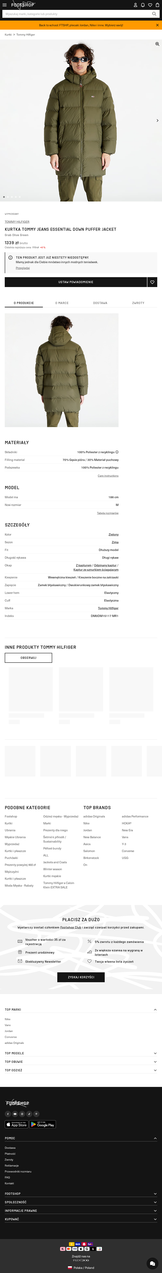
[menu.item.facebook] (8, 1114)
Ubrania (10, 830)
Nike (86, 823)
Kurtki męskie (52, 876)
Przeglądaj (23, 268)
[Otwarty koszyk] (157, 5)
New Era (127, 830)
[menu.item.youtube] (15, 1114)
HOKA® (127, 823)
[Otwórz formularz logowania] (135, 5)
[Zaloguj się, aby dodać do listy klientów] (152, 282)
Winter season (52, 869)
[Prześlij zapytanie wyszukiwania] (154, 14)
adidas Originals (94, 816)
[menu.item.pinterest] (36, 1114)
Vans (125, 837)
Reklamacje (12, 1165)
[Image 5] (20, 197)
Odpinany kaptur (105, 565)
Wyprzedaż (12, 844)
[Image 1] (4, 197)
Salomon (89, 851)
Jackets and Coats (55, 862)
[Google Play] (42, 1124)
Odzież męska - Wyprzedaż (60, 816)
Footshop (11, 816)
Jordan (87, 830)
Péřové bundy (52, 848)
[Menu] (4, 5)
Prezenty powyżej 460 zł (20, 865)
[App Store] (16, 1124)
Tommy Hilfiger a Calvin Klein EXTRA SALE (58, 885)
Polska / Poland (84, 1268)
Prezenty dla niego (55, 830)
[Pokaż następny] (157, 120)
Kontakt (9, 1183)
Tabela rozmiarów (108, 513)
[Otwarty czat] (152, 1263)
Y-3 (124, 844)
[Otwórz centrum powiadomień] (143, 5)
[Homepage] (81, 1103)
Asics (86, 844)
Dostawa (10, 1148)
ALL (45, 855)
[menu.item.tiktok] (29, 1114)
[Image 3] (12, 197)
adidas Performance (135, 816)
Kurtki (8, 823)
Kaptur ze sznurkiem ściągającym (96, 569)
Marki (47, 823)
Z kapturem (83, 565)
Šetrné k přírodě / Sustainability (54, 839)
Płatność (10, 1153)
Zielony (114, 534)
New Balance (92, 837)
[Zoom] (157, 44)
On (85, 865)
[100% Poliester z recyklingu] (117, 452)
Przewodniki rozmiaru (18, 1171)
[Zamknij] (157, 25)
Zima (115, 542)
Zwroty (9, 1159)
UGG (125, 858)
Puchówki (11, 858)
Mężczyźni (12, 872)
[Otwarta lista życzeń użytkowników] (150, 5)
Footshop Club (70, 927)
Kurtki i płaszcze (15, 851)
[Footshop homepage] (22, 5)
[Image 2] (8, 197)
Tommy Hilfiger (17, 222)
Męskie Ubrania (15, 837)
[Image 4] (16, 197)
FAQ (7, 1177)
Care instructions (108, 475)
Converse (128, 851)
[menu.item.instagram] (22, 1114)
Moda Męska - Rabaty (19, 885)
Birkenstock (91, 858)
